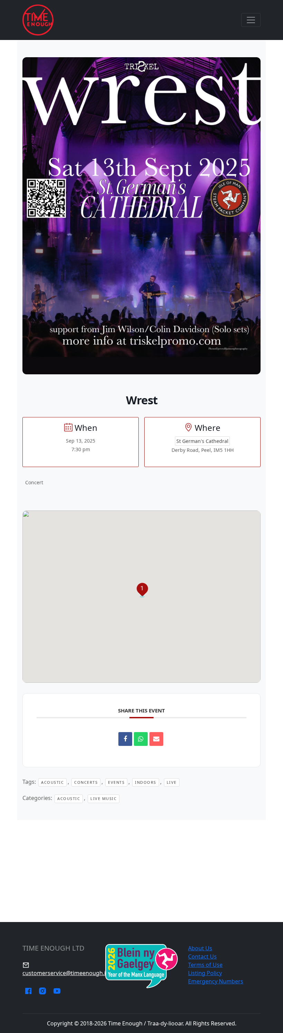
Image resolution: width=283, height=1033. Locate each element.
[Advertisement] (141, 871)
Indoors (145, 782)
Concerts (86, 782)
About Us (200, 948)
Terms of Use (205, 965)
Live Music (103, 798)
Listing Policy (205, 973)
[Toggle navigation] (251, 20)
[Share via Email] (156, 739)
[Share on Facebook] (125, 739)
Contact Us (202, 956)
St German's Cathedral (202, 441)
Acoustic (52, 782)
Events (116, 782)
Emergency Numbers (215, 981)
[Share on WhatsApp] (141, 739)
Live (172, 782)
